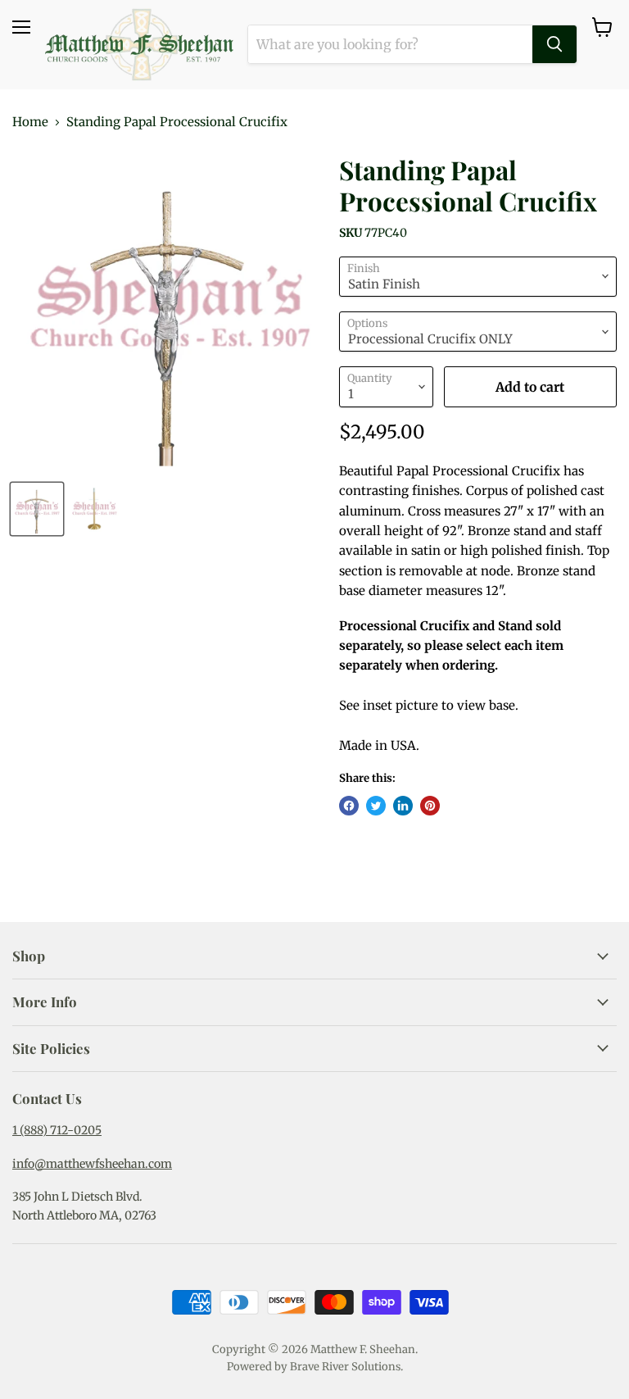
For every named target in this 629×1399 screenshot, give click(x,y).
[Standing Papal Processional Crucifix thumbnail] (37, 509)
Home (30, 122)
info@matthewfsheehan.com (92, 1163)
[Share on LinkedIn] (403, 805)
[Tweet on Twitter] (376, 805)
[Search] (554, 44)
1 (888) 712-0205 (57, 1130)
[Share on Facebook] (349, 805)
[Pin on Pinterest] (430, 805)
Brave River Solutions (345, 1367)
